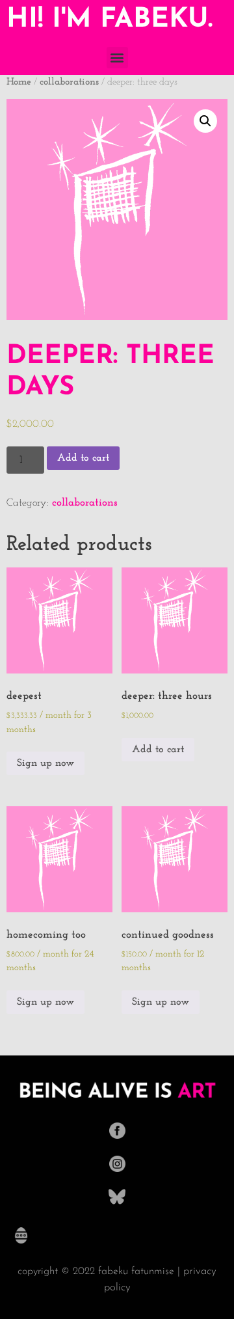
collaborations (69, 82)
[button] (117, 57)
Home (18, 82)
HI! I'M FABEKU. (109, 20)
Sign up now (45, 763)
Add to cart (83, 458)
